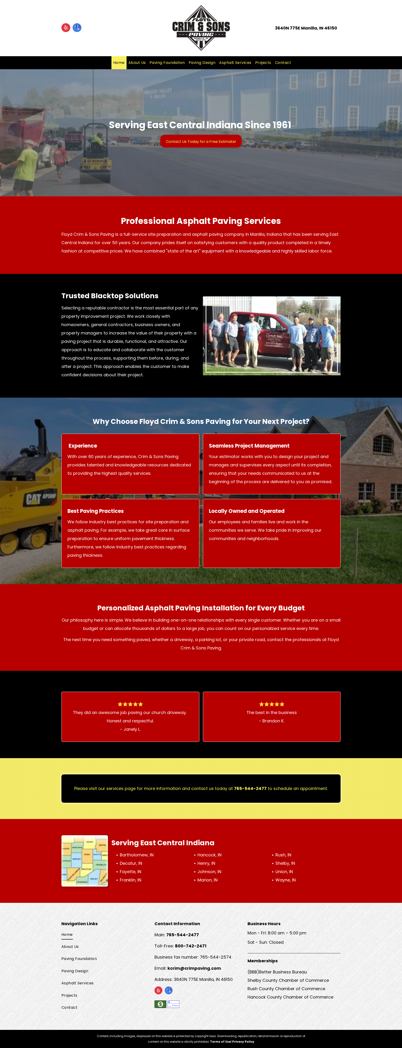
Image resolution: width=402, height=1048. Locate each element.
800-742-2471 (190, 946)
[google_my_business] (77, 28)
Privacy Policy (243, 1042)
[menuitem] (119, 62)
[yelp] (65, 28)
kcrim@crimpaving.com (194, 968)
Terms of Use (220, 1042)
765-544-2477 (250, 788)
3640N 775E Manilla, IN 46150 (306, 28)
